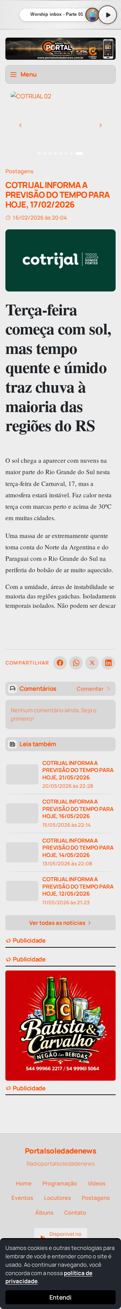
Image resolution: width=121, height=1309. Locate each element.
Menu (29, 74)
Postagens (19, 171)
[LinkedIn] (108, 663)
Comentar (90, 688)
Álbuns (44, 1212)
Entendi (60, 1297)
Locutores (57, 1198)
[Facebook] (60, 663)
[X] (92, 663)
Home (24, 1183)
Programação (59, 1183)
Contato (75, 1212)
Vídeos (97, 1183)
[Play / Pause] (107, 14)
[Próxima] (100, 125)
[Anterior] (20, 125)
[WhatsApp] (76, 663)
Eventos (22, 1198)
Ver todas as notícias (57, 923)
